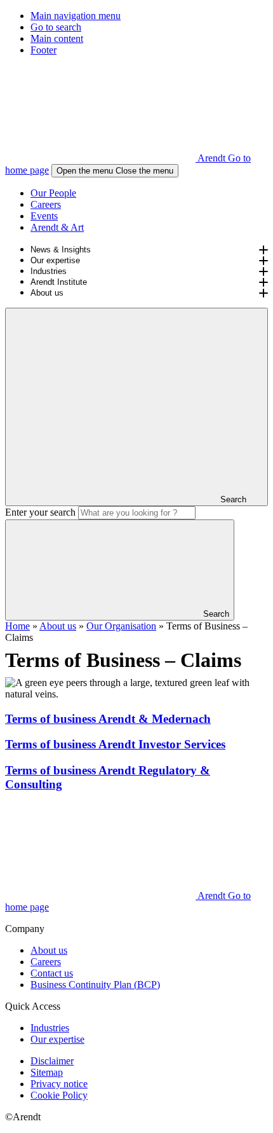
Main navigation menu (75, 15)
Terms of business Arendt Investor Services (115, 744)
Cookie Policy (59, 1095)
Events (44, 215)
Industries (48, 271)
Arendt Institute (58, 282)
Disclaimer (52, 1060)
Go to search (55, 27)
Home (17, 626)
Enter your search (40, 512)
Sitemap (46, 1072)
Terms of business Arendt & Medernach (108, 718)
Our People (53, 193)
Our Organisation (121, 626)
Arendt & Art (57, 227)
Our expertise (55, 260)
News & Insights (60, 249)
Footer (43, 50)
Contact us (51, 973)
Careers (45, 204)
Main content (56, 38)
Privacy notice (59, 1083)
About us (46, 293)
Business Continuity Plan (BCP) (95, 984)
